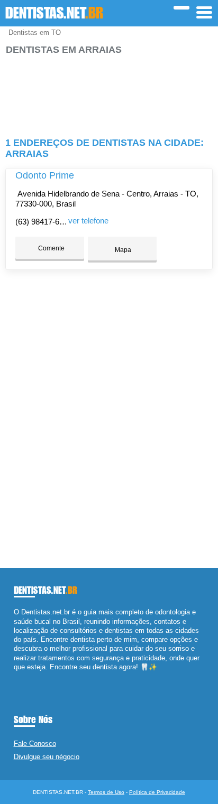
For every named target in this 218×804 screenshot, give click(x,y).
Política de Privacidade (157, 792)
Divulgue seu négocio (46, 757)
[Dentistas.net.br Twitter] (21, 676)
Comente (51, 248)
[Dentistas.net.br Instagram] (25, 676)
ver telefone (88, 220)
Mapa (122, 250)
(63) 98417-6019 (43, 221)
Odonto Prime (44, 175)
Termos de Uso (106, 792)
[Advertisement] (108, 91)
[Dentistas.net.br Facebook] (16, 676)
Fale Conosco (35, 743)
